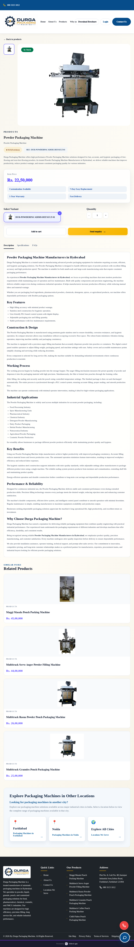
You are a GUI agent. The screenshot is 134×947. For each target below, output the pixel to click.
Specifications (23, 245)
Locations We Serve (49, 891)
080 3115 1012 (109, 887)
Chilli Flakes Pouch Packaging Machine (77, 918)
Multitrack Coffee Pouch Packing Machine (79, 910)
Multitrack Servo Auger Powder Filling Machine (79, 885)
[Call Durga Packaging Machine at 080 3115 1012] (124, 925)
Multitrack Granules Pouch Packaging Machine (80, 902)
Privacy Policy (85, 936)
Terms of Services (101, 936)
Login (105, 22)
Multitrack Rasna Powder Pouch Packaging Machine (80, 893)
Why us (73, 22)
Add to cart (36, 231)
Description (9, 245)
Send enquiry (96, 231)
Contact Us (122, 22)
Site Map (72, 936)
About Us (52, 22)
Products (63, 22)
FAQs (34, 245)
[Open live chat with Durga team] (125, 937)
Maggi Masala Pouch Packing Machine (78, 877)
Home (43, 22)
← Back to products (12, 39)
